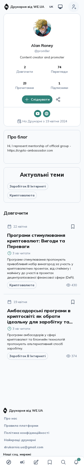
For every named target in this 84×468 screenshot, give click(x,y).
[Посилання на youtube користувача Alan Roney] (37, 113)
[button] (76, 462)
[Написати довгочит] (36, 462)
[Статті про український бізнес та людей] (22, 462)
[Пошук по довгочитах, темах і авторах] (63, 462)
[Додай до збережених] (73, 226)
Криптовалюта (22, 195)
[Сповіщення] (76, 462)
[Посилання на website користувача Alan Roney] (46, 113)
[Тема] (60, 7)
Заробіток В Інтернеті (28, 186)
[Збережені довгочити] (50, 462)
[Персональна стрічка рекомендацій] (9, 462)
